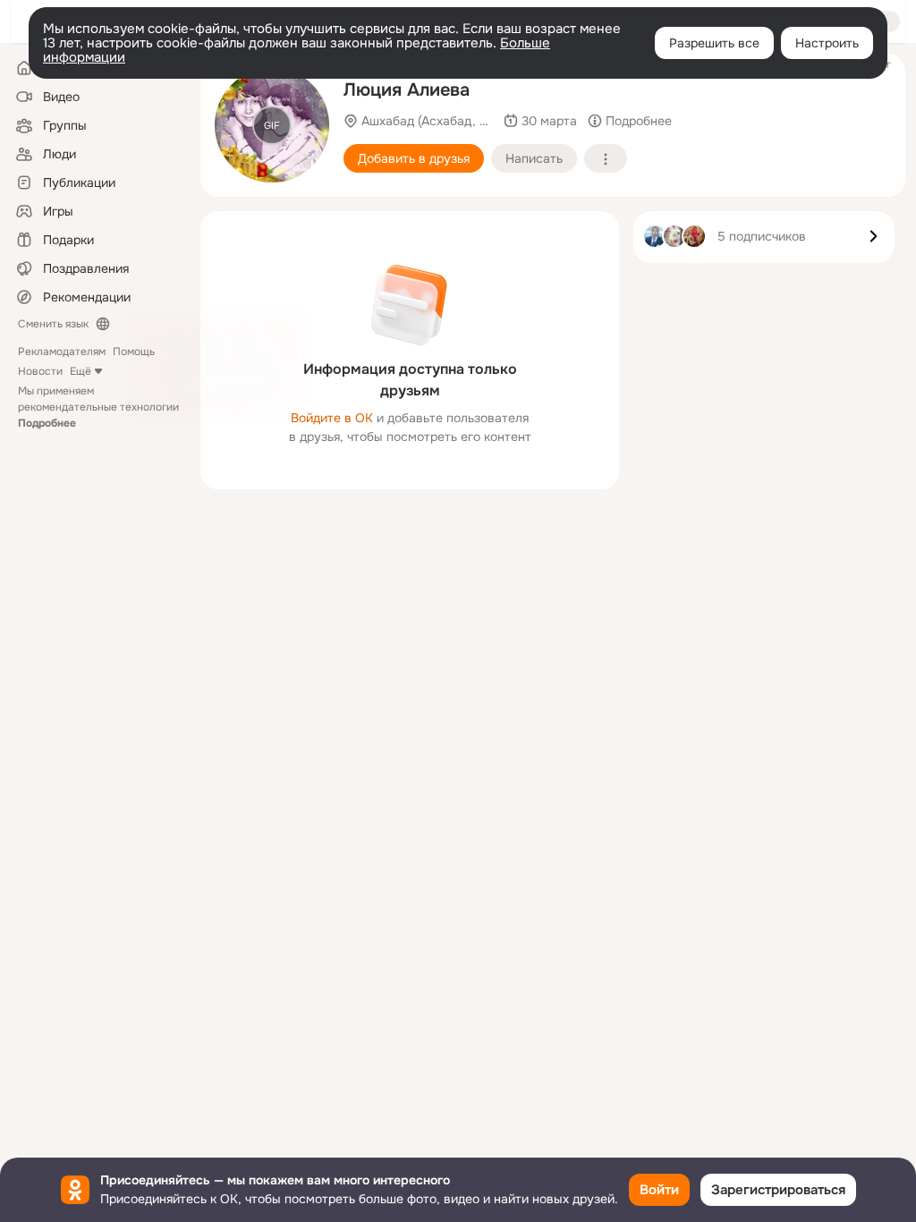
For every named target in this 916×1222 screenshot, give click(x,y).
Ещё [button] (80, 371)
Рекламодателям (62, 351)
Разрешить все (714, 43)
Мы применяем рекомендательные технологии (98, 407)
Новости (40, 371)
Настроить (827, 43)
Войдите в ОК (332, 418)
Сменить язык (53, 324)
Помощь (134, 351)
